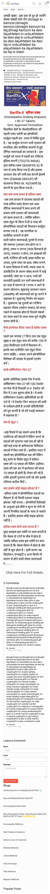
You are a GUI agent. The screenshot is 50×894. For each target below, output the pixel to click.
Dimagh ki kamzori (14, 70)
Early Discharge (10, 863)
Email (5, 755)
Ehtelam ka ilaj (22, 79)
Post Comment (10, 781)
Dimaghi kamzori (28, 70)
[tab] (34, 4)
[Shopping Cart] (46, 4)
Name (5, 746)
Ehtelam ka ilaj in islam (12, 82)
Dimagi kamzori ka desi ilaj (33, 73)
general (20, 9)
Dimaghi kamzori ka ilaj (12, 73)
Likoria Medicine (10, 856)
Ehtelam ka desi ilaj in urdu (30, 77)
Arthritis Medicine (11, 848)
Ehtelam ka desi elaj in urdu (27, 75)
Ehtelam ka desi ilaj (11, 77)
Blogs (13, 9)
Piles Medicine (9, 871)
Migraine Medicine (11, 879)
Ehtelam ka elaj (9, 79)
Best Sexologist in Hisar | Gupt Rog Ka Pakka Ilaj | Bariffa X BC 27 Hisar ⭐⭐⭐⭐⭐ (25, 815)
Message (6, 764)
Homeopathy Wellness (13, 824)
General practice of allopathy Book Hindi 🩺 (22, 790)
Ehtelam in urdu (10, 75)
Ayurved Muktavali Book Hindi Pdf (18, 798)
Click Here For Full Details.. (25, 572)
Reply (19, 650)
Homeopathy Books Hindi (14, 806)
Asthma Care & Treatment (15, 840)
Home (5, 9)
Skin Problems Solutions (14, 832)
